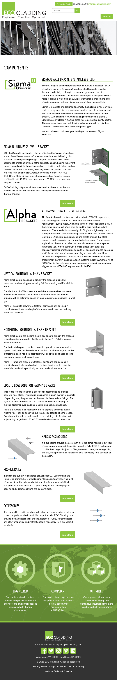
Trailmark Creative (63, 671)
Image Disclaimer (57, 666)
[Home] (25, 10)
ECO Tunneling (76, 666)
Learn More (67, 203)
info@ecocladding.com (99, 3)
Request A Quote (64, 4)
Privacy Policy (40, 666)
